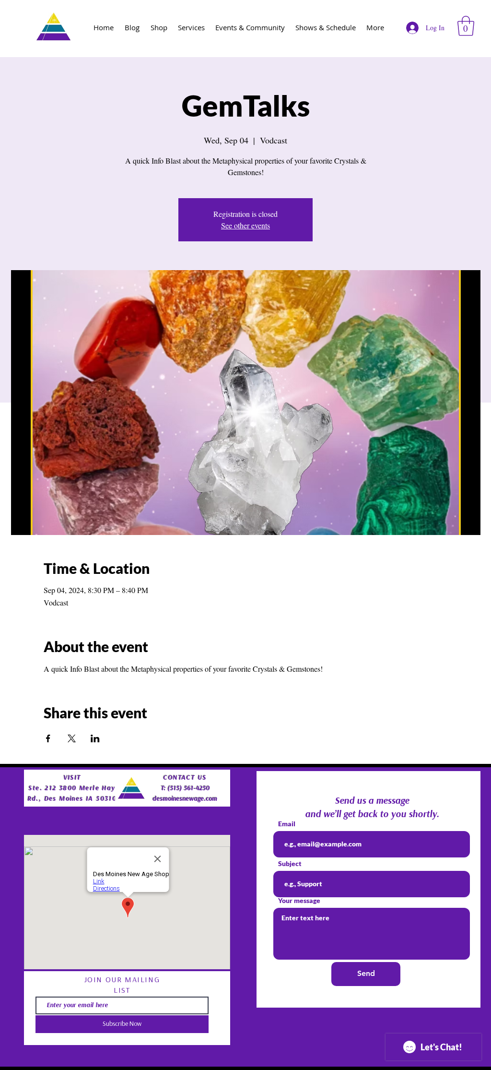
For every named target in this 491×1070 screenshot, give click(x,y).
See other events (245, 225)
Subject (290, 863)
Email (286, 823)
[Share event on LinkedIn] (95, 738)
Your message (299, 900)
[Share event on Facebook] (48, 738)
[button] (465, 26)
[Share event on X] (71, 738)
